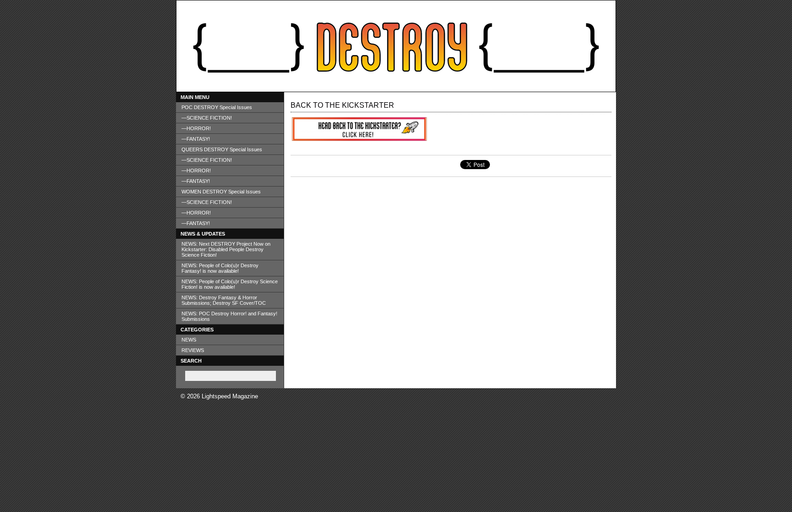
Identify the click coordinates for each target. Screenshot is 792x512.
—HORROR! (196, 128)
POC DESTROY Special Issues (217, 107)
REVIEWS (193, 350)
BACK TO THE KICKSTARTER (342, 105)
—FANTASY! (196, 139)
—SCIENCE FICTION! (207, 118)
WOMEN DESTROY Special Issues (221, 191)
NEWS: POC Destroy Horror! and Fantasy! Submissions (229, 316)
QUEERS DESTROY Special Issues (222, 149)
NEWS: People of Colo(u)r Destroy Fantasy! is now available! (220, 268)
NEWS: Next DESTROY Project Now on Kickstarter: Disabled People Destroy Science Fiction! (226, 249)
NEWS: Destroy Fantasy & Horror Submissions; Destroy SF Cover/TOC (224, 300)
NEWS (189, 339)
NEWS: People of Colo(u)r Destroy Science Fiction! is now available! (230, 284)
